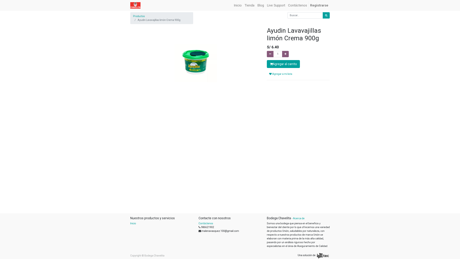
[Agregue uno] (285, 54)
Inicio (133, 223)
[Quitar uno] (270, 54)
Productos (139, 16)
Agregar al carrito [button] (285, 64)
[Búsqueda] (326, 15)
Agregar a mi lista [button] (282, 73)
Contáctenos (206, 223)
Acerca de (299, 218)
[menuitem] (237, 5)
